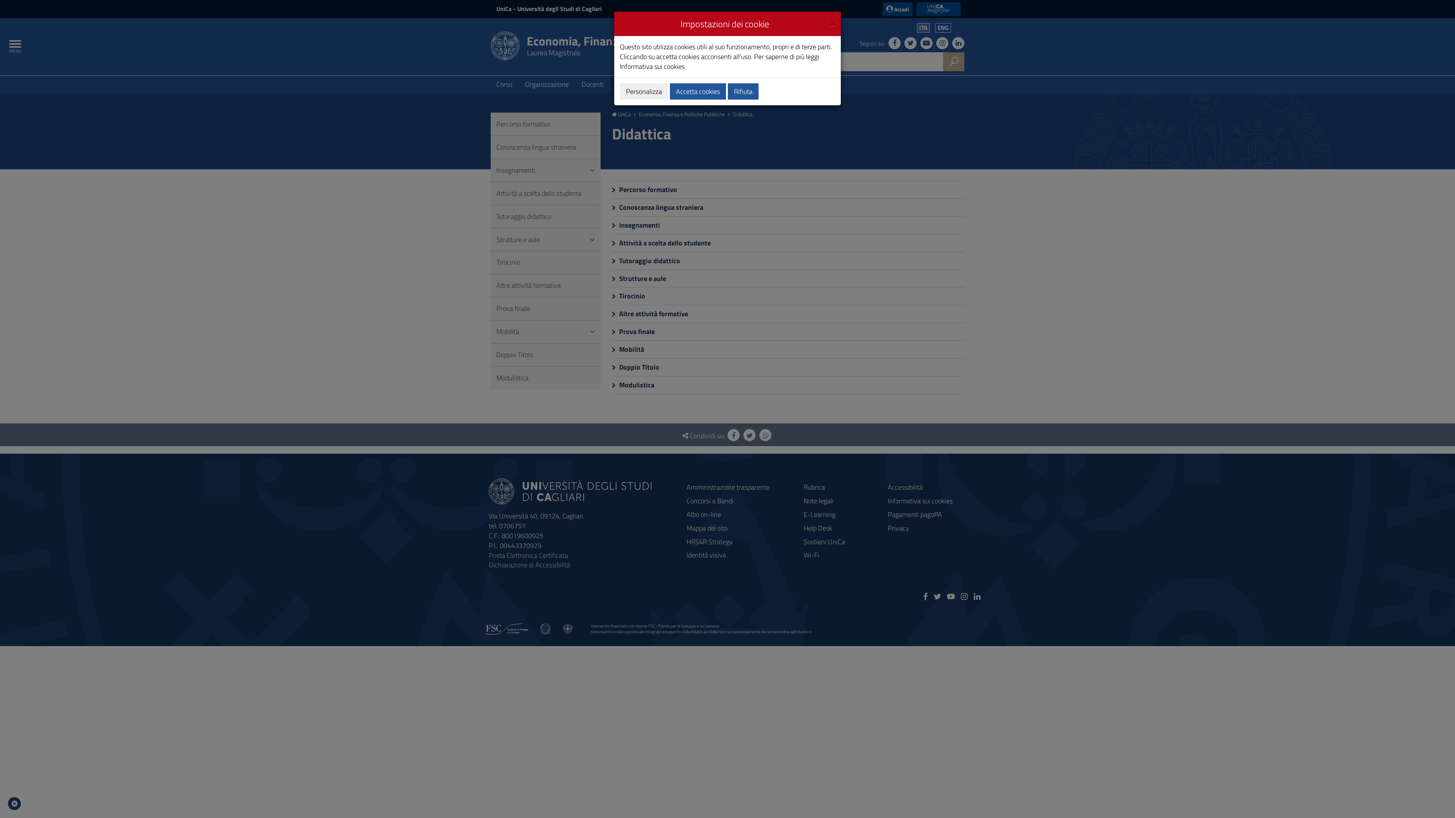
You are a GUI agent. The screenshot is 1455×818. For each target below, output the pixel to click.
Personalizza (644, 91)
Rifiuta (743, 91)
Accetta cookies (698, 91)
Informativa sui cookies (652, 66)
